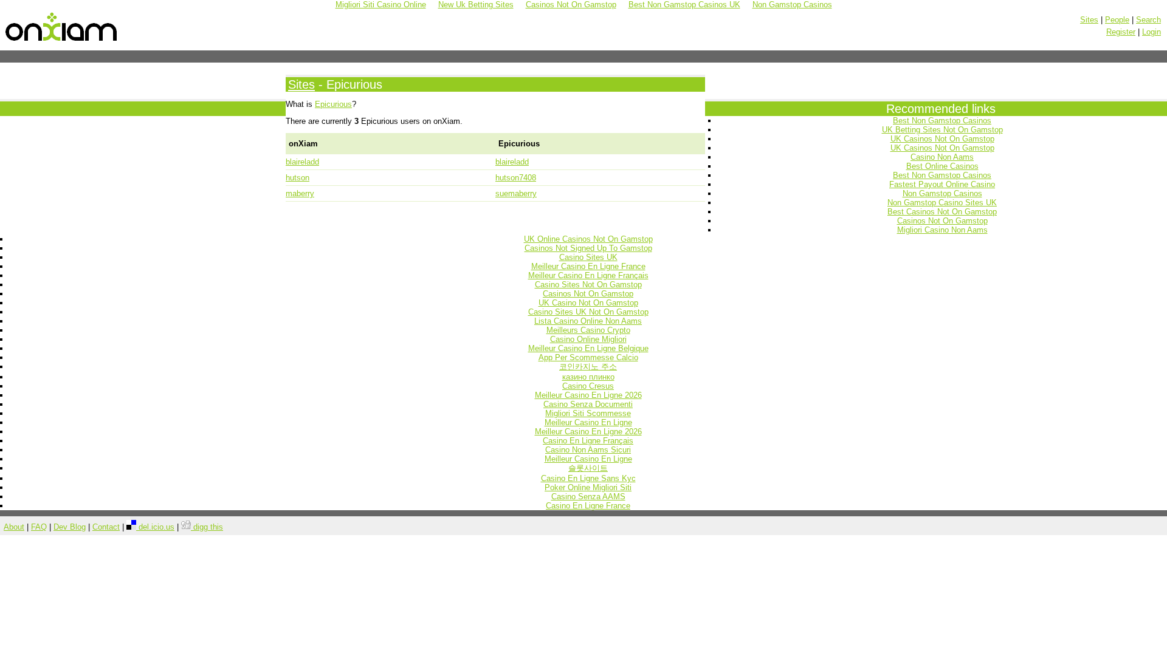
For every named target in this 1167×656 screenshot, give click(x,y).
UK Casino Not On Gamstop (588, 302)
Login (1151, 31)
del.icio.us (155, 526)
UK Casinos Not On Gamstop (942, 138)
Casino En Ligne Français (588, 440)
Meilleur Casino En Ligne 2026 (588, 395)
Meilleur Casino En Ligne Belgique (588, 348)
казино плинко (588, 376)
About (14, 526)
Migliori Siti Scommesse (588, 413)
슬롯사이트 (588, 468)
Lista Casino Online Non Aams (588, 321)
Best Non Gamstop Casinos (942, 120)
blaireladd (302, 161)
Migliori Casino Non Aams (942, 229)
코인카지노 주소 (588, 366)
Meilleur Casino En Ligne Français (588, 275)
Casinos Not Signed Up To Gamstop (588, 248)
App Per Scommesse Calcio (588, 357)
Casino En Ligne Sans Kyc (588, 478)
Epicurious (333, 104)
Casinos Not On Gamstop (942, 220)
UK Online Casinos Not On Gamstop (588, 239)
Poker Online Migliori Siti (588, 487)
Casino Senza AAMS (588, 496)
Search (1148, 19)
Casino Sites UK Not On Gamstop (588, 311)
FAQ (39, 526)
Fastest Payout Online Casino (942, 184)
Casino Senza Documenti (588, 404)
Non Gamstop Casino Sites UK (942, 202)
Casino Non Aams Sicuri (588, 449)
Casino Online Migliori (588, 339)
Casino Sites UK (588, 257)
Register (1120, 31)
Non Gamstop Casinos (942, 193)
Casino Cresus (588, 386)
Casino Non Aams (942, 157)
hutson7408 (515, 177)
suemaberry (516, 193)
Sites (1089, 19)
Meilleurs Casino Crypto (588, 330)
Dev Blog (69, 526)
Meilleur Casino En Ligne (588, 422)
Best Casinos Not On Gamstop (942, 211)
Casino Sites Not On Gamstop (588, 284)
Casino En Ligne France (588, 505)
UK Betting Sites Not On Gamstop (942, 129)
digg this (207, 526)
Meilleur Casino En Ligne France (588, 266)
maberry (300, 193)
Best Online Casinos (942, 166)
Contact (106, 526)
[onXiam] (62, 41)
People (1117, 19)
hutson (297, 177)
